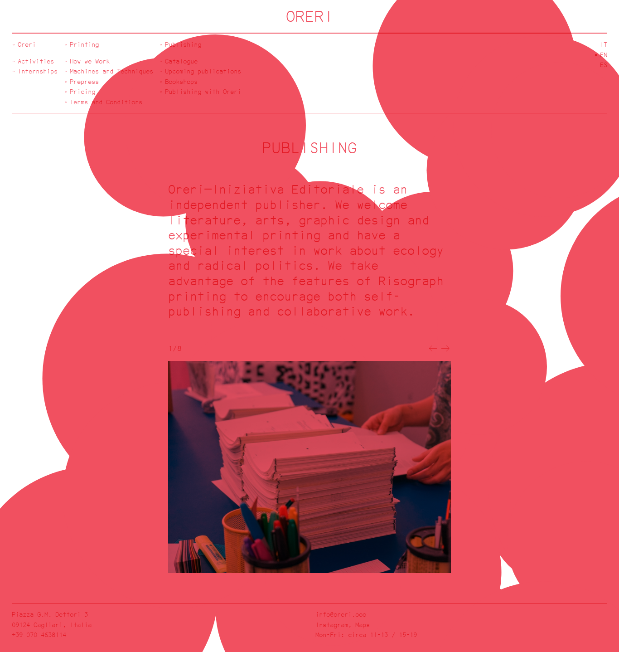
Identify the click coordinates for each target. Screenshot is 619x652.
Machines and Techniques (111, 71)
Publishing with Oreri (203, 91)
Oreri (27, 44)
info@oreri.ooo (340, 614)
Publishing (183, 44)
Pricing (82, 91)
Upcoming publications (203, 71)
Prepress (84, 81)
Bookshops (181, 81)
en (603, 54)
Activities (36, 61)
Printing (84, 44)
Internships (38, 71)
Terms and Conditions (106, 102)
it (603, 44)
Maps (362, 624)
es (603, 64)
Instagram (331, 624)
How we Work (90, 61)
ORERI (310, 16)
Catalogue (181, 61)
